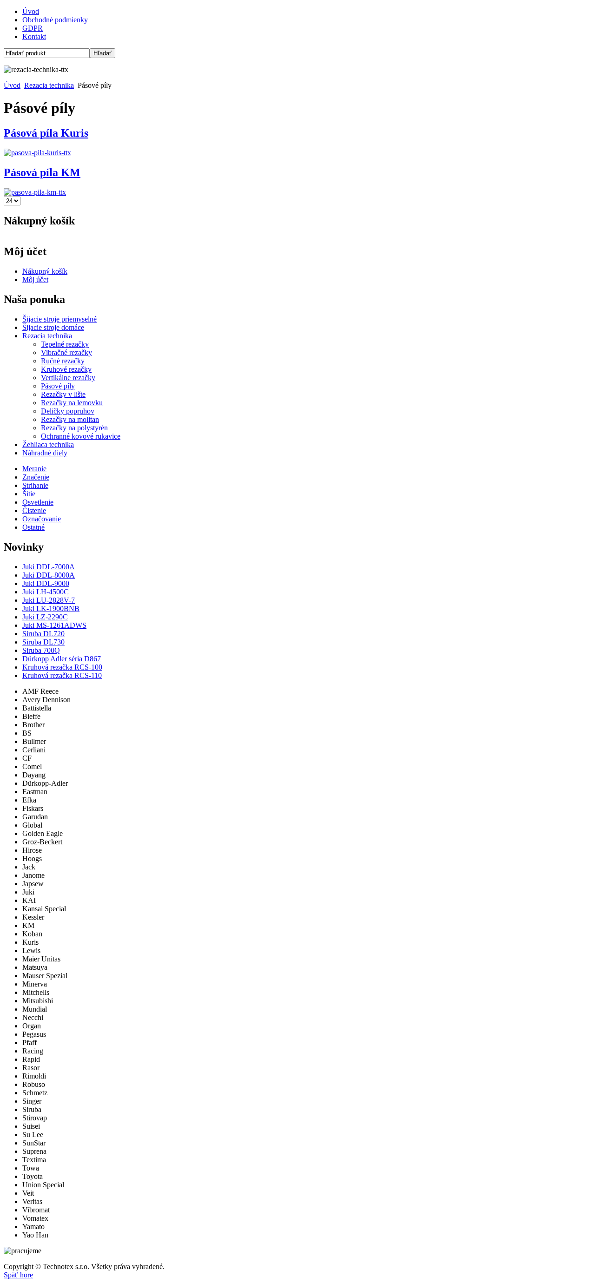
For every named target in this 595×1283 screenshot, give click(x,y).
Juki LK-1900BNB (50, 608)
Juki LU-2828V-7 (48, 600)
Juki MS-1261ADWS (54, 625)
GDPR (32, 28)
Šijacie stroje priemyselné (59, 319)
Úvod (30, 11)
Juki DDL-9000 (45, 583)
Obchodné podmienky (55, 20)
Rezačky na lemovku (72, 403)
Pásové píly (58, 386)
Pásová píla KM (42, 172)
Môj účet (35, 279)
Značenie (35, 477)
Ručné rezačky (63, 361)
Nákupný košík (44, 271)
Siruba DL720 (43, 634)
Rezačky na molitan (70, 419)
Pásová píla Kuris (46, 133)
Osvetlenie (37, 502)
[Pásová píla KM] (35, 192)
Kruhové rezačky (66, 369)
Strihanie (35, 485)
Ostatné (33, 527)
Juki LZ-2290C (45, 617)
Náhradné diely (44, 453)
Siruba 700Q (41, 650)
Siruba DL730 (43, 642)
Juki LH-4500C (45, 592)
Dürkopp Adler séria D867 (61, 659)
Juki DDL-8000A (48, 575)
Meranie (34, 469)
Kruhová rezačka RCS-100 (62, 667)
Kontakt (34, 36)
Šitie (28, 494)
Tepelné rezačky (65, 344)
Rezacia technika (49, 85)
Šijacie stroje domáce (53, 327)
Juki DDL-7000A (48, 567)
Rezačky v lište (63, 394)
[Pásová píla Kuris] (37, 153)
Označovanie (41, 519)
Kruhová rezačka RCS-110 (62, 675)
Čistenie (34, 510)
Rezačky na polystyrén (74, 428)
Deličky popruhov (67, 411)
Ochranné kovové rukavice (80, 436)
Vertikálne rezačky (68, 378)
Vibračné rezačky (66, 352)
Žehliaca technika (48, 444)
